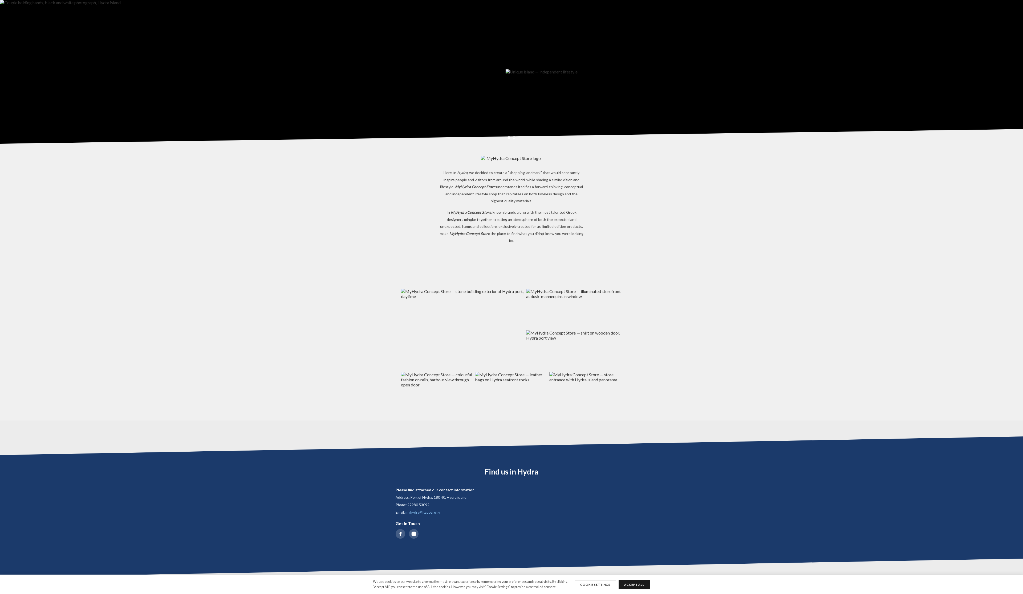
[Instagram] (414, 534)
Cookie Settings (595, 584)
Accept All (634, 584)
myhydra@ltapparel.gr (423, 512)
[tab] (509, 137)
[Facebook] (400, 534)
